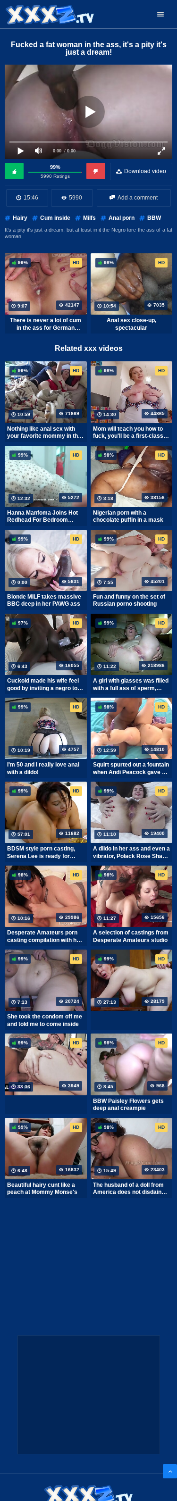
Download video (145, 171)
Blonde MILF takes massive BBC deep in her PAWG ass (44, 600)
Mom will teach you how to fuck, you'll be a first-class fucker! (128, 432)
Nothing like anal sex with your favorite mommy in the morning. (44, 432)
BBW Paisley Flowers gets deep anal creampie (128, 1105)
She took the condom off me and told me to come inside (44, 1020)
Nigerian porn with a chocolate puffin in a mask (128, 516)
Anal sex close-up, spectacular (131, 324)
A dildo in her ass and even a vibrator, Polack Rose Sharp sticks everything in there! (131, 852)
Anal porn (122, 218)
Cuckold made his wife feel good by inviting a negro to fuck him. (43, 684)
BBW (154, 218)
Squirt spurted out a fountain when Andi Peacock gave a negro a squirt (131, 768)
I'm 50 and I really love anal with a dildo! (43, 768)
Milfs (89, 218)
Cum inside (55, 218)
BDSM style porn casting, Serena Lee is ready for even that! (41, 852)
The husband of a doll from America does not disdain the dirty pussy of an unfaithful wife (128, 1189)
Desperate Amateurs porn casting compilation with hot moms (44, 936)
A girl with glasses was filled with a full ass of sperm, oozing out (131, 684)
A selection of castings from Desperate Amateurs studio (131, 936)
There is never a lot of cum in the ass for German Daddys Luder (45, 324)
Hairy (20, 218)
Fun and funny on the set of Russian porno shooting (129, 600)
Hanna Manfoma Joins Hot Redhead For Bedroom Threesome (42, 516)
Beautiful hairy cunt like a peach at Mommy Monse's (42, 1189)
